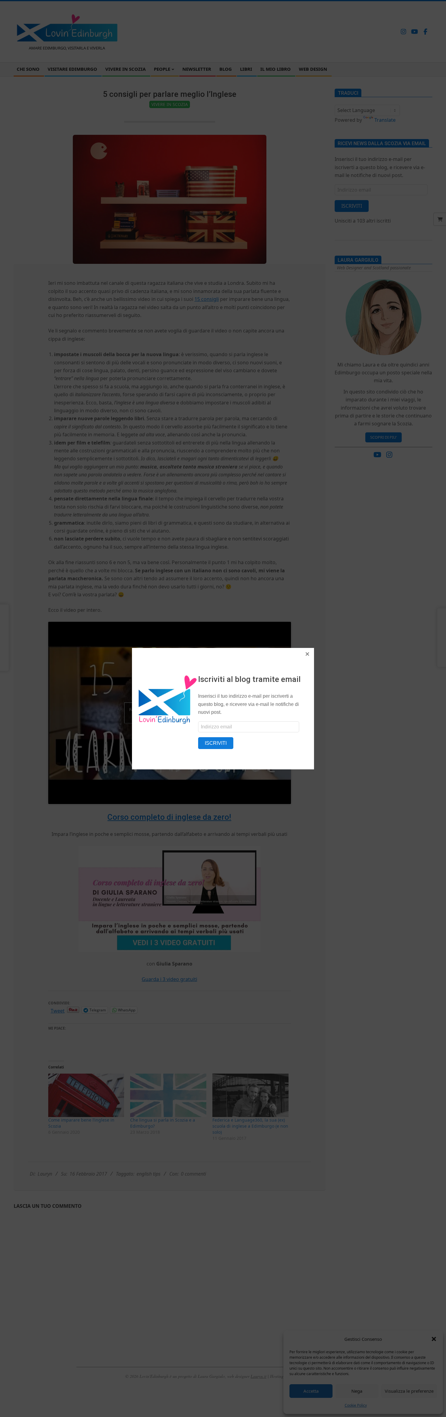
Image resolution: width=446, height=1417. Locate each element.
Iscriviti (216, 743)
